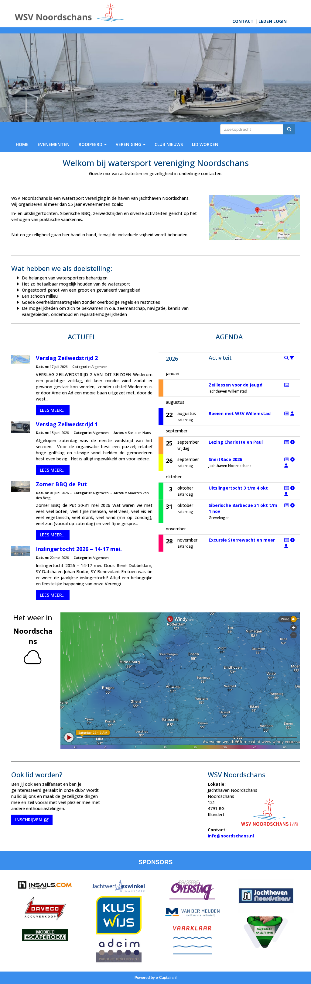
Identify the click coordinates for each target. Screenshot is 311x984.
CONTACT (243, 21)
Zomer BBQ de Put (61, 484)
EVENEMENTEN (54, 144)
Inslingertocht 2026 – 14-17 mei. (79, 549)
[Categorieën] (292, 358)
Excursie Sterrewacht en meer (242, 540)
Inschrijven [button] (29, 820)
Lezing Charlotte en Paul (236, 442)
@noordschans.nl (231, 836)
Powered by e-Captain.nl (155, 977)
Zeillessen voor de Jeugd (235, 385)
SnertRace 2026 (225, 459)
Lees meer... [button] (53, 410)
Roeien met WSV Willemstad (240, 413)
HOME (22, 144)
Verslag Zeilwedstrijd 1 (67, 424)
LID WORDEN (205, 144)
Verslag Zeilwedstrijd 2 (67, 358)
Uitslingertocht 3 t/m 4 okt (238, 488)
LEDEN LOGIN (272, 21)
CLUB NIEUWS (169, 144)
